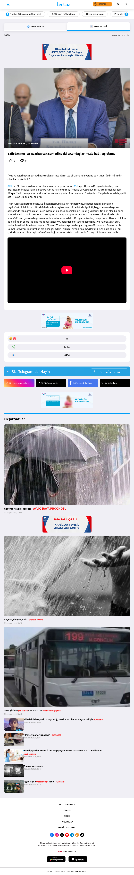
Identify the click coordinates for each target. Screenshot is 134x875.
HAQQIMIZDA (67, 821)
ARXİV (67, 815)
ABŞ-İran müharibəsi (63, 14)
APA (10, 186)
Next (126, 14)
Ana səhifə (116, 35)
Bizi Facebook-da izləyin (82, 383)
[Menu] (8, 4)
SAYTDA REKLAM (67, 804)
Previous (7, 14)
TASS (75, 186)
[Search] (126, 4)
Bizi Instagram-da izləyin (19, 383)
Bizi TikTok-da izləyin (49, 383)
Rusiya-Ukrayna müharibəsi (25, 14)
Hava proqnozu (95, 14)
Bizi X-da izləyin (111, 383)
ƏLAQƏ (67, 810)
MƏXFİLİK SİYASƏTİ (67, 827)
